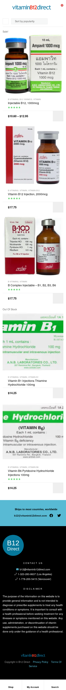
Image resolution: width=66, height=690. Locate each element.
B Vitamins (13, 99)
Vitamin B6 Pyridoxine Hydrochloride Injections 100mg (31, 473)
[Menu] (4, 7)
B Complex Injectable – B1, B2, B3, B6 (32, 285)
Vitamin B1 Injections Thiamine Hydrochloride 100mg (27, 383)
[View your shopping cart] (59, 7)
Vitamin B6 (33, 467)
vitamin (37, 99)
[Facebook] (51, 515)
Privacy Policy (40, 662)
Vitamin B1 (33, 377)
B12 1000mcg (26, 99)
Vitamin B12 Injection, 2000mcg (28, 194)
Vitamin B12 (34, 190)
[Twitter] (59, 515)
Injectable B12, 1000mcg (23, 103)
